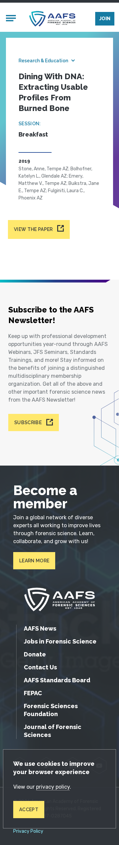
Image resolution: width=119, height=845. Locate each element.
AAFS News (40, 628)
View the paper (33, 229)
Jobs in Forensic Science (60, 641)
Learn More (34, 560)
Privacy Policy (28, 831)
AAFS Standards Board (57, 680)
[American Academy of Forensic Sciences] (52, 19)
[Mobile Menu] (11, 19)
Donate (35, 654)
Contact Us (40, 667)
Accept (28, 809)
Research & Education (43, 60)
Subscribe (28, 422)
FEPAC (33, 693)
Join (104, 18)
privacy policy (53, 787)
